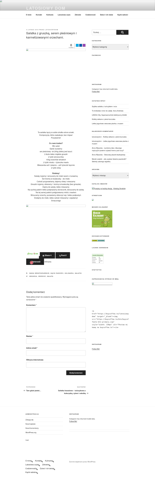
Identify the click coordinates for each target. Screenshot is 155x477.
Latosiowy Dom (45, 8)
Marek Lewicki (97, 159)
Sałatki (78, 273)
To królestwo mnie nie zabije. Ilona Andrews (107, 111)
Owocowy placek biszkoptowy (114, 155)
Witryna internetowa (34, 359)
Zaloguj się (29, 420)
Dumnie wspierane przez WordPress (82, 462)
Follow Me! (96, 91)
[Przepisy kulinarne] (102, 227)
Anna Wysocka (97, 148)
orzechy (42, 276)
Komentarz (31, 305)
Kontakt (39, 15)
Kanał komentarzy (32, 428)
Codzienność (90, 15)
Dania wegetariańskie (39, 273)
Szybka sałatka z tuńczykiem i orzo (104, 106)
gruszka (33, 276)
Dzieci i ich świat (106, 15)
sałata (50, 276)
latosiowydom (51, 29)
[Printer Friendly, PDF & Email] (32, 253)
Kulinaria (49, 15)
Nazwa (29, 336)
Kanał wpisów (30, 424)
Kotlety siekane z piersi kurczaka (103, 119)
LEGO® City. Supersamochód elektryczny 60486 (109, 115)
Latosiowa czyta (64, 15)
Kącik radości (122, 15)
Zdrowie (78, 15)
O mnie (28, 15)
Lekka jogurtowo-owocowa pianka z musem (107, 123)
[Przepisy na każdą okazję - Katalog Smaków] (108, 188)
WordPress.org (31, 432)
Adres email (32, 348)
